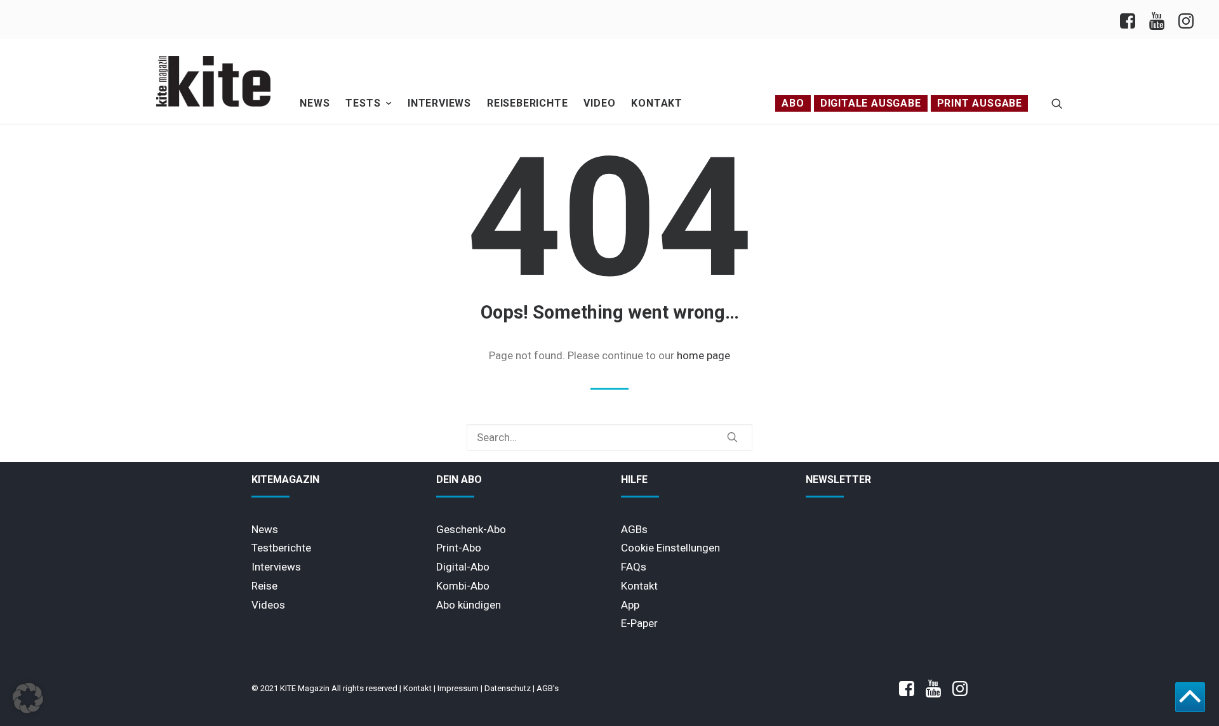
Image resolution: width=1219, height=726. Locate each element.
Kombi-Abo (463, 585)
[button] (1057, 103)
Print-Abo (458, 547)
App (630, 604)
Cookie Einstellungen (670, 547)
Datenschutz (507, 688)
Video (599, 103)
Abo (793, 103)
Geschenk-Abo (471, 529)
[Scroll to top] (1190, 696)
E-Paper (639, 623)
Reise (264, 585)
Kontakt (657, 103)
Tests (362, 103)
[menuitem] (1131, 19)
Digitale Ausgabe (870, 103)
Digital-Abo (463, 566)
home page (703, 355)
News (315, 103)
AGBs (634, 529)
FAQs (633, 566)
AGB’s (547, 688)
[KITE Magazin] (213, 81)
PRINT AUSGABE (979, 103)
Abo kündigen (468, 604)
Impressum (458, 688)
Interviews (439, 103)
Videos (268, 604)
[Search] (609, 437)
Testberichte (281, 547)
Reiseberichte (527, 103)
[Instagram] (1185, 19)
